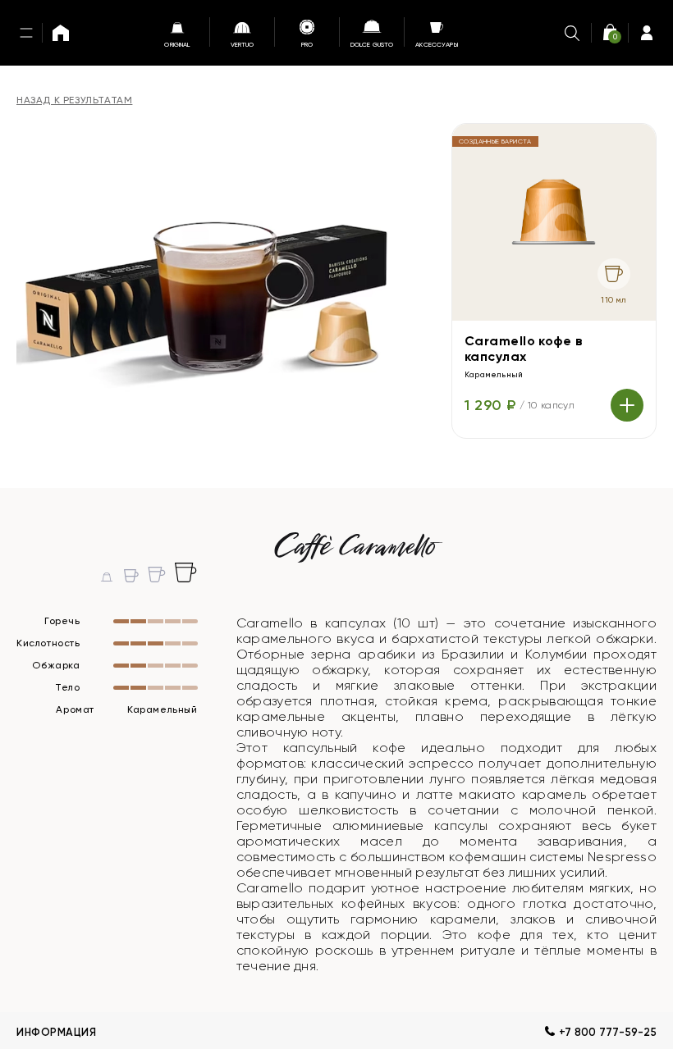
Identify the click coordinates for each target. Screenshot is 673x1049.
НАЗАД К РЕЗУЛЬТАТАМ (74, 100)
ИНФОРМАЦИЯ (56, 1032)
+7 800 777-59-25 (608, 1032)
